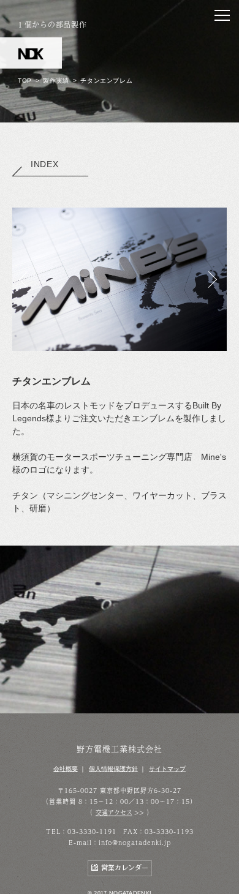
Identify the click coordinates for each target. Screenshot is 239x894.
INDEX (45, 164)
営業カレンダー (124, 868)
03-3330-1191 (91, 831)
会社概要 (65, 768)
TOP (25, 80)
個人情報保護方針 (113, 768)
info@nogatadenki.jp (135, 842)
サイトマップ (167, 768)
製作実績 (56, 80)
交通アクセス (114, 812)
